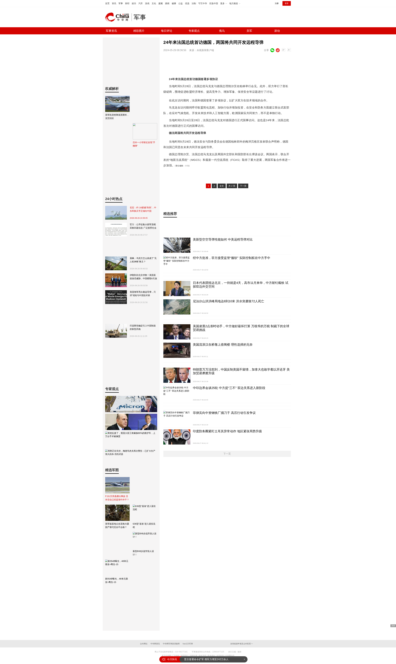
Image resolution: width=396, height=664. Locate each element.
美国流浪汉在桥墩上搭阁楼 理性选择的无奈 (223, 344)
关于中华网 (166, 656)
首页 (107, 3)
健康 (174, 3)
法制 (194, 3)
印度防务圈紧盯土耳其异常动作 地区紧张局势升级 (227, 431)
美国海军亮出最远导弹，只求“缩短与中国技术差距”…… (143, 294)
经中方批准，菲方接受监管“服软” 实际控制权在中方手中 (231, 258)
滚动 (277, 30)
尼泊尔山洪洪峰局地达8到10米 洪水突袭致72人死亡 (228, 301)
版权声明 (202, 656)
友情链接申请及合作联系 (241, 644)
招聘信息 (193, 656)
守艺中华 (202, 3)
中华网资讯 (155, 644)
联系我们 (185, 656)
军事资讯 (111, 30)
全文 (222, 186)
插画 (167, 3)
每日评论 (166, 30)
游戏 (147, 3)
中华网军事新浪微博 (171, 644)
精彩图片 (138, 30)
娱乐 (134, 3)
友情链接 (220, 656)
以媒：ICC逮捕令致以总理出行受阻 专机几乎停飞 (211, 659)
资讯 (114, 3)
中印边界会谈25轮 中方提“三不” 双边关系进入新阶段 (229, 388)
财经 (127, 3)
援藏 (160, 3)
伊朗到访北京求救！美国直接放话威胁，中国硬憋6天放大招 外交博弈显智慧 (143, 277)
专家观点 (194, 30)
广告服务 (176, 656)
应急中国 (213, 3)
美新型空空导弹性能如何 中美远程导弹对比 (223, 239)
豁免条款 (211, 656)
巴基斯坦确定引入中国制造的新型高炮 (143, 327)
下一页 (243, 186)
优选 (187, 3)
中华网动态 (230, 656)
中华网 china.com (118, 17)
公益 (180, 3)
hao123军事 (188, 644)
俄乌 (222, 30)
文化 (154, 3)
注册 (277, 3)
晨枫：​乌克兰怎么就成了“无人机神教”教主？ (143, 260)
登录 (286, 3)
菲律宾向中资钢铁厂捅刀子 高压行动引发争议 (224, 412)
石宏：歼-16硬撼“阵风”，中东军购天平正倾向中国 (143, 209)
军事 (120, 3)
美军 (249, 30)
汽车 (140, 3)
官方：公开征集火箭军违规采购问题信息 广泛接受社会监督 (143, 226)
